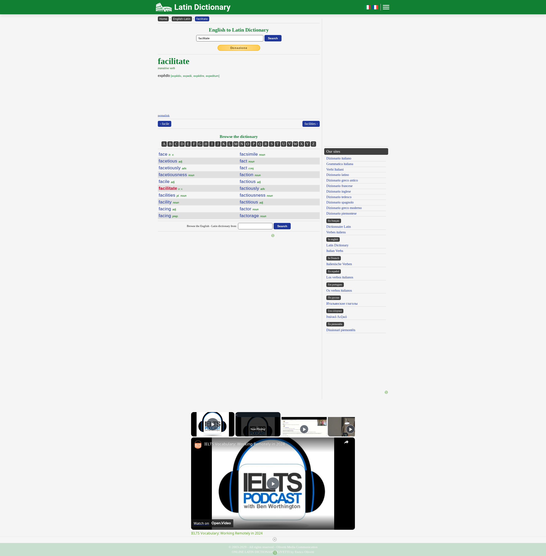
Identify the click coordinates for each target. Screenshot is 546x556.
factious (250, 181)
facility (169, 201)
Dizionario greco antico (342, 180)
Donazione (238, 48)
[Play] (304, 429)
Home (163, 18)
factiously (253, 188)
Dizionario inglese (338, 191)
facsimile (252, 154)
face (166, 154)
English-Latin (181, 18)
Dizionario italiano (338, 158)
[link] (198, 444)
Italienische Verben (339, 264)
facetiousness (176, 174)
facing (168, 208)
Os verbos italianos (339, 290)
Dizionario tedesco (338, 197)
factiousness (256, 195)
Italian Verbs (334, 251)
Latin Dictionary (337, 245)
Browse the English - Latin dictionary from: (212, 226)
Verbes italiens (336, 232)
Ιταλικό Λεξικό (336, 317)
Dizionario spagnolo (340, 202)
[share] (346, 442)
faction (250, 174)
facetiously (173, 167)
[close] (275, 539)
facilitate (202, 18)
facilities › (311, 124)
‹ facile (164, 124)
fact (247, 160)
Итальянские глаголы (342, 303)
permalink (164, 115)
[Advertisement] (356, 48)
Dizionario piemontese (341, 213)
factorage (253, 215)
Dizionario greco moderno (344, 208)
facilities (172, 195)
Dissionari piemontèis (340, 330)
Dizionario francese (339, 186)
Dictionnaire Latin (338, 226)
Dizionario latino (337, 175)
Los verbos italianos (339, 277)
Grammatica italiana (339, 164)
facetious (171, 160)
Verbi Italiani (335, 169)
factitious (252, 201)
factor (249, 208)
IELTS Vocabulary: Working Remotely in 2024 (244, 443)
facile (167, 181)
